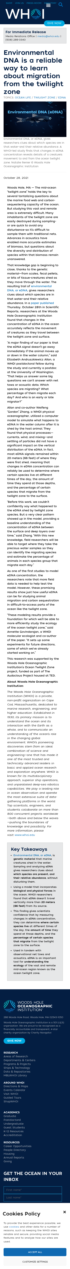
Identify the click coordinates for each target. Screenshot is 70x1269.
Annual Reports (14, 1157)
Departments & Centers (19, 1060)
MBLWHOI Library (15, 1075)
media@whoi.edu (48, 36)
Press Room (34, 3)
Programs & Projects (17, 1064)
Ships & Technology (17, 1068)
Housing (9, 1154)
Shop (9, 3)
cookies (14, 1226)
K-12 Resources (14, 1131)
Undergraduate (14, 1124)
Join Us (19, 3)
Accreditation (13, 1135)
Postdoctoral (12, 1120)
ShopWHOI (11, 1101)
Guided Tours (12, 1097)
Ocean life (23, 97)
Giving (8, 1161)
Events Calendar (14, 1090)
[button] (64, 1212)
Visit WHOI (11, 1094)
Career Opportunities (17, 1146)
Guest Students (14, 1127)
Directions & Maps (16, 1086)
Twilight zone (44, 97)
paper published (42, 303)
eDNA (62, 97)
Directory (50, 3)
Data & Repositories (17, 1071)
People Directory (15, 1150)
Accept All (35, 1252)
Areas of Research (16, 1056)
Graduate (10, 1116)
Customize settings (35, 1261)
